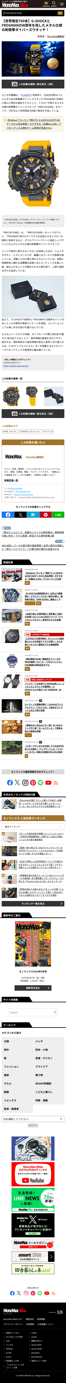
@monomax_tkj (23, 491)
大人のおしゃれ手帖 (14, 1336)
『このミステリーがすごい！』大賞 (15, 1366)
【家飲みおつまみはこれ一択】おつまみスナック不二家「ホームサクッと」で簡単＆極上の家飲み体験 (44, 728)
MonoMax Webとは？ (13, 1319)
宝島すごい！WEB (38, 1360)
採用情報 (41, 1319)
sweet (34, 1336)
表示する (33, 1125)
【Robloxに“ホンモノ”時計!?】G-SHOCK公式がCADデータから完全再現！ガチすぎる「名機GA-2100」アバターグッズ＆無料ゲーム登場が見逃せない (33, 123)
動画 (6, 1092)
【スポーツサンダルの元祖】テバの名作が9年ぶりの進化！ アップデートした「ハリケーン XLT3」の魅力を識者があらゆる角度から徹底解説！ (44, 750)
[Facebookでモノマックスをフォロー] (10, 784)
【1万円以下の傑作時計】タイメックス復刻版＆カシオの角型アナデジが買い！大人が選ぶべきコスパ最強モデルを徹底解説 (44, 641)
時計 (60, 13)
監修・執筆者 (11, 1109)
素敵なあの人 (36, 1340)
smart (8, 1356)
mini (8, 1340)
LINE (58, 515)
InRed (33, 1332)
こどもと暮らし (44, 1092)
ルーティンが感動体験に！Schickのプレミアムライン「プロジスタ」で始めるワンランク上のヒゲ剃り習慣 (44, 707)
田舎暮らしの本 (12, 1360)
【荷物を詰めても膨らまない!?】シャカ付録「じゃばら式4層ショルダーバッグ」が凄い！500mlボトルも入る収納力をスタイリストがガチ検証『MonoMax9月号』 (41, 892)
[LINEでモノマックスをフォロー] (41, 784)
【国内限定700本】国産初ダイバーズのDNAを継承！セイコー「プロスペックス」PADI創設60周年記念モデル (44, 661)
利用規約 (30, 1324)
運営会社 (30, 1319)
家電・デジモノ (44, 1058)
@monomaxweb (14, 488)
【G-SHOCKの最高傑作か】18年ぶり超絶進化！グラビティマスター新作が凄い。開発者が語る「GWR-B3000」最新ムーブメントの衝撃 (44, 598)
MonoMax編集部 (35, 456)
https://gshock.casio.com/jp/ (16, 365)
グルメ (28, 735)
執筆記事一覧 (11, 480)
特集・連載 (41, 1100)
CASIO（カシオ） (10, 431)
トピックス (30, 603)
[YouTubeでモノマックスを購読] (48, 784)
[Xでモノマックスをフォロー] (18, 784)
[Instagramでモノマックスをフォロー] (25, 784)
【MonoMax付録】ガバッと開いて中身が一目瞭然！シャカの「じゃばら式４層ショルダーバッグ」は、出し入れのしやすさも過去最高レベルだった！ (40, 803)
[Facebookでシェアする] (8, 515)
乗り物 (39, 1075)
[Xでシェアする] (20, 515)
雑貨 (27, 714)
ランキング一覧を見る (33, 903)
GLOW (8, 1352)
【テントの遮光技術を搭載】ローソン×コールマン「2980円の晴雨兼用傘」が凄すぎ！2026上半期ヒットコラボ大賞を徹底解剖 (41, 836)
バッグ (39, 1041)
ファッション (11, 1066)
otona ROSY (36, 1344)
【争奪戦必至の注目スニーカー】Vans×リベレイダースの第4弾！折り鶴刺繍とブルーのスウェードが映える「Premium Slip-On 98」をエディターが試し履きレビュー (41, 878)
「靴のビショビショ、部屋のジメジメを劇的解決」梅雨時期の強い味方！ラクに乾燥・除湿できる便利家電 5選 (33, 534)
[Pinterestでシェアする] (45, 515)
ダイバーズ (48, 431)
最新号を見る (33, 987)
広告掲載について (45, 1324)
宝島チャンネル (12, 1332)
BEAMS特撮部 (43, 1083)
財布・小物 (41, 1049)
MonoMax (35, 1352)
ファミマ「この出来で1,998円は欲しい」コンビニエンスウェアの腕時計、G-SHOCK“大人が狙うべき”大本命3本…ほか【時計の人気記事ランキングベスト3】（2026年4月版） (44, 689)
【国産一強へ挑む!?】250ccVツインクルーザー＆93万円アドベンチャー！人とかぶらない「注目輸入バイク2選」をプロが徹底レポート (41, 850)
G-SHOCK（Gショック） (30, 431)
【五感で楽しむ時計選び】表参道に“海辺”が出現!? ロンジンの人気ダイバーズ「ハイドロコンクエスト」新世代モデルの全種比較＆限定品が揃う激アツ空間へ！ (44, 618)
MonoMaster (36, 1356)
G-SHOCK (26, 95)
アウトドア (41, 1066)
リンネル (9, 1344)
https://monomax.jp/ (23, 494)
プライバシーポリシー (13, 1324)
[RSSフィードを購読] (56, 784)
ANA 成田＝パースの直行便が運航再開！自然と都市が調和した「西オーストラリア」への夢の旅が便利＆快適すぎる (33, 547)
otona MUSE (36, 1348)
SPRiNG (9, 1348)
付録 (6, 1041)
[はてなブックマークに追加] (33, 515)
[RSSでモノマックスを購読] (53, 1293)
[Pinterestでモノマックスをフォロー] (33, 784)
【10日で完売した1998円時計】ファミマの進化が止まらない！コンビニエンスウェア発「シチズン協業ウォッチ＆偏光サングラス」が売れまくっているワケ (41, 864)
